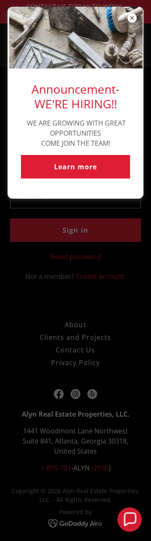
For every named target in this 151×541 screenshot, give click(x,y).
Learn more (75, 166)
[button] (129, 519)
